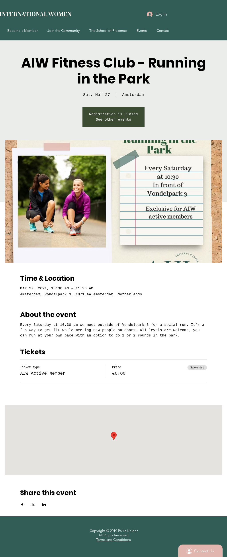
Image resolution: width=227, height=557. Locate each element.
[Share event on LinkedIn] (44, 504)
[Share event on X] (33, 504)
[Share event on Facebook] (22, 504)
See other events (113, 120)
